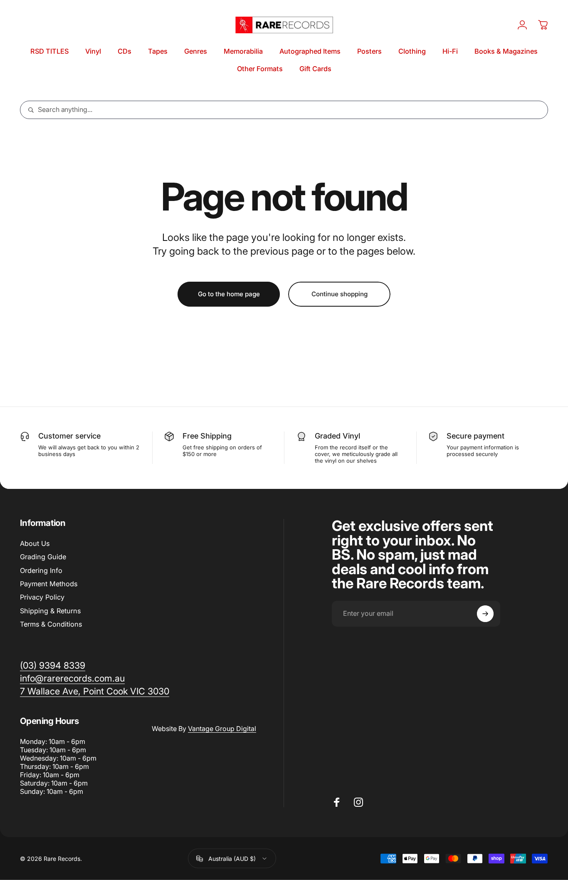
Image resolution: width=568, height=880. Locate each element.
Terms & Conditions (51, 624)
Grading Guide (43, 557)
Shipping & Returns (50, 611)
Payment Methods (48, 584)
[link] (94, 691)
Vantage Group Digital (222, 728)
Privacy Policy (42, 597)
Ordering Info (41, 570)
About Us (34, 543)
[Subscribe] (485, 613)
